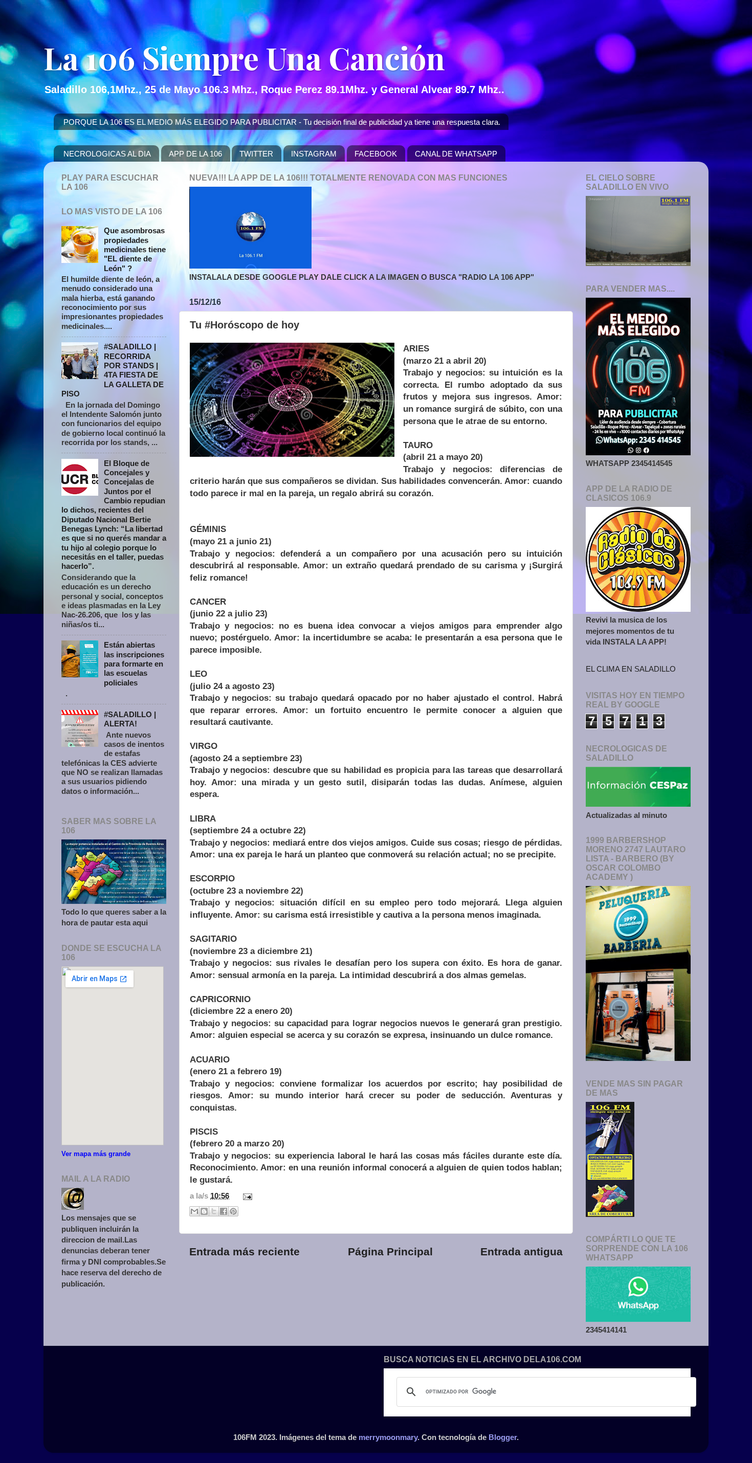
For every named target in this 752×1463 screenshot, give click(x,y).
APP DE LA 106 (195, 153)
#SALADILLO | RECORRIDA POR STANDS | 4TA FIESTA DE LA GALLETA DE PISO (112, 370)
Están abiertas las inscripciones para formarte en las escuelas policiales (134, 663)
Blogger (503, 1437)
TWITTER (256, 153)
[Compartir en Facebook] (223, 1211)
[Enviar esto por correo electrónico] (194, 1211)
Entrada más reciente (244, 1252)
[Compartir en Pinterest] (233, 1211)
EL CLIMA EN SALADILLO (631, 668)
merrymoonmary (388, 1437)
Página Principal (390, 1252)
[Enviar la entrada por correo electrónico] (245, 1195)
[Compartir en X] (214, 1211)
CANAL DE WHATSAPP (456, 153)
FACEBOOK (376, 153)
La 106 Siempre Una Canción (244, 57)
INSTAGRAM (314, 153)
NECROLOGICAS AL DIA (107, 153)
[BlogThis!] (204, 1211)
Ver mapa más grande (95, 1154)
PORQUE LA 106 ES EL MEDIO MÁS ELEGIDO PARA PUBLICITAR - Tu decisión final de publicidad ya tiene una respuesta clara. (281, 122)
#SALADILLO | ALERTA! (130, 719)
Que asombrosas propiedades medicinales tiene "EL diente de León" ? (135, 249)
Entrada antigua (521, 1252)
